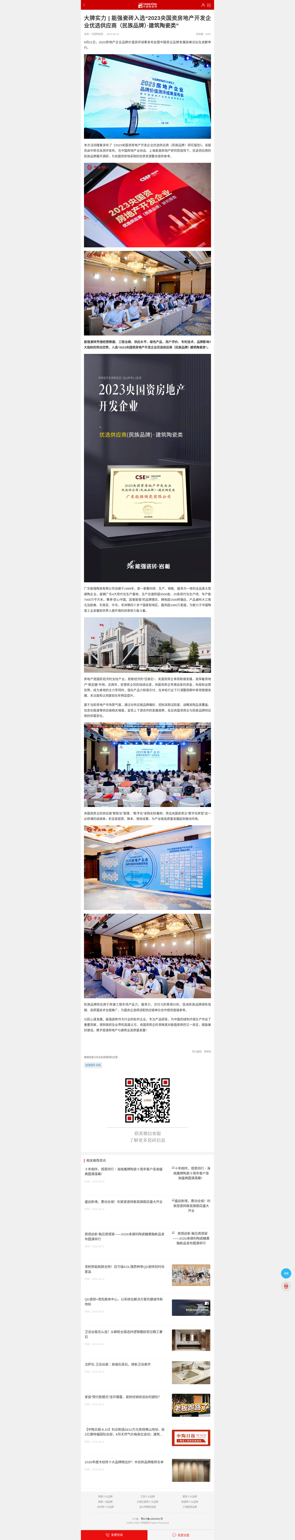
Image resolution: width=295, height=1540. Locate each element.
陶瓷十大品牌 (105, 1496)
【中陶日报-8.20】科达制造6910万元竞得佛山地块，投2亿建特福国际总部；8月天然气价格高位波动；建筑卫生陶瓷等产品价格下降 (125, 1432)
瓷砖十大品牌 (189, 1496)
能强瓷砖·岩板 (93, 1065)
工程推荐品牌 (189, 1507)
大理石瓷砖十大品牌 (147, 1501)
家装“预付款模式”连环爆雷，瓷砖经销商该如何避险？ (123, 1397)
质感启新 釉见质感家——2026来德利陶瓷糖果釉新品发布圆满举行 (124, 1236)
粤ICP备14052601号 (152, 1518)
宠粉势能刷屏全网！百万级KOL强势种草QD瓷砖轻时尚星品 (124, 1269)
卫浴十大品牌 (147, 1496)
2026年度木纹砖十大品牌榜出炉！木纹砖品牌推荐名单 (124, 1462)
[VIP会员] (203, 5)
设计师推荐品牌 (147, 1507)
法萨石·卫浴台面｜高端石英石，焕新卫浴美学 (118, 1364)
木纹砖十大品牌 (105, 1507)
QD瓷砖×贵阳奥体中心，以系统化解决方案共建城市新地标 (124, 1301)
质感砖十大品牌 (189, 1501)
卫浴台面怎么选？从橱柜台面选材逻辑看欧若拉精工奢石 (124, 1334)
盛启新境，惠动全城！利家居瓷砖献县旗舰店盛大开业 (124, 1202)
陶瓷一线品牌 (105, 1501)
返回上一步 (85, 5)
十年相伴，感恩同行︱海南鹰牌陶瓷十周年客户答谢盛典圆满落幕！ (124, 1171)
